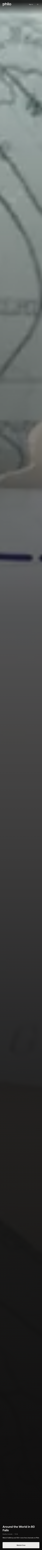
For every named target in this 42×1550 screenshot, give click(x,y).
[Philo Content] (37, 4)
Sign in (31, 4)
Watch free (21, 1545)
